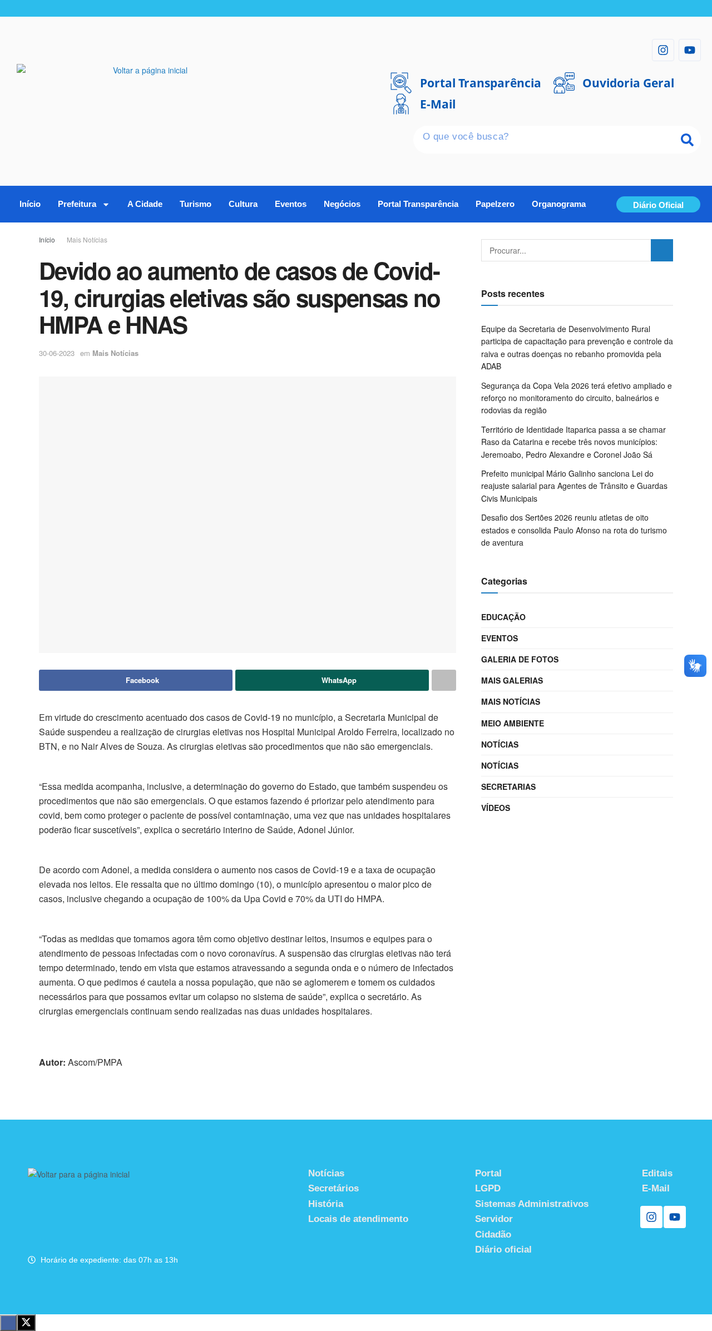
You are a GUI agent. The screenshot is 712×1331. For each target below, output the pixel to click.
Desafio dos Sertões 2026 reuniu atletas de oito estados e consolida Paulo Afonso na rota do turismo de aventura (574, 530)
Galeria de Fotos (519, 659)
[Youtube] (690, 50)
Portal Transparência (418, 204)
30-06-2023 (57, 353)
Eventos (290, 204)
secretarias (508, 786)
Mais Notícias (87, 239)
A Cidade (144, 204)
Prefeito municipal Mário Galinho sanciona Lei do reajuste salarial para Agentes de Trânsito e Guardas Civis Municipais (574, 486)
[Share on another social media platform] (444, 680)
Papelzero (495, 204)
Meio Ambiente (512, 723)
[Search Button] (662, 250)
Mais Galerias (512, 680)
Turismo (195, 204)
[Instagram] (663, 50)
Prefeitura (77, 204)
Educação (503, 616)
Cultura (243, 204)
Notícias (499, 744)
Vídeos (495, 807)
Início (30, 204)
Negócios (342, 204)
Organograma (559, 204)
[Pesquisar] (687, 140)
